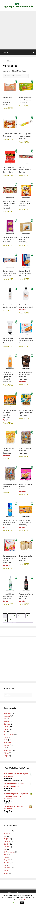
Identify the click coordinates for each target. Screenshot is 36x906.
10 (10, 620)
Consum (6, 729)
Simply (6, 756)
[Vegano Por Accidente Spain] (18, 5)
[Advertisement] (18, 30)
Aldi (5, 719)
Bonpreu (6, 721)
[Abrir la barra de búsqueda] (33, 52)
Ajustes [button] (15, 903)
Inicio (4, 61)
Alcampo (7, 716)
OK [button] (22, 903)
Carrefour (7, 724)
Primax (6, 753)
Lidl (5, 748)
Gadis (6, 740)
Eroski (6, 737)
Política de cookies (24, 900)
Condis (6, 727)
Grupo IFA (7, 742)
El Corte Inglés (9, 734)
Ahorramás (7, 713)
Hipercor (7, 745)
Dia (5, 732)
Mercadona (7, 750)
